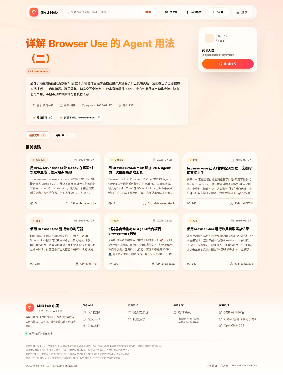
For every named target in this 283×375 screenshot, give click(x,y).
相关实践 (36, 135)
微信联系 (184, 312)
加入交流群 (140, 312)
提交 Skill (94, 319)
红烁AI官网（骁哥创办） (240, 319)
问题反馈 (139, 319)
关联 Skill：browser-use (79, 117)
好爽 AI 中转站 (234, 312)
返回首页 (42, 117)
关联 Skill (63, 135)
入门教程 (94, 312)
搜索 (148, 12)
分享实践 (94, 326)
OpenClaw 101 (234, 325)
